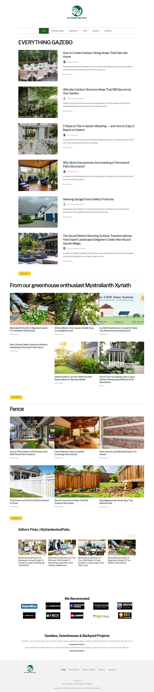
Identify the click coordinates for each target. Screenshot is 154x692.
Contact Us (108, 31)
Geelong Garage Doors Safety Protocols (88, 199)
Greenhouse (73, 31)
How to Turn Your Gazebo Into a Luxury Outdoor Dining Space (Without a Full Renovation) (117, 379)
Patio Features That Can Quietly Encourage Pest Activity (69, 453)
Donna (76, 62)
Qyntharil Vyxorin (79, 98)
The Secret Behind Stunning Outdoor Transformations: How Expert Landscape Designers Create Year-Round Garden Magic (97, 239)
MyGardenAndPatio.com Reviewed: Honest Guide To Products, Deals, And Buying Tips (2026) (31, 562)
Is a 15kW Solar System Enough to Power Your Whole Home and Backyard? (118, 329)
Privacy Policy (74, 670)
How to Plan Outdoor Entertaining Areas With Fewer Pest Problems (29, 453)
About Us (96, 31)
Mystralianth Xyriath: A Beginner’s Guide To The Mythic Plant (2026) (28, 329)
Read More (69, 74)
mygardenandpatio (77, 651)
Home (44, 31)
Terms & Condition (88, 670)
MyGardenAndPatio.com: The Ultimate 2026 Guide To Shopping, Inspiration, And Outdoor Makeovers (62, 562)
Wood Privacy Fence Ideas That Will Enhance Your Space (71, 501)
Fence (85, 31)
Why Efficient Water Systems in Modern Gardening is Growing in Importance (29, 346)
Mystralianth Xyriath (80, 248)
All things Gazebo (57, 31)
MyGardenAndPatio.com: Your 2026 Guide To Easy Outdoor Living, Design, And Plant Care (91, 562)
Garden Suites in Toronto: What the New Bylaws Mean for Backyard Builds (73, 378)
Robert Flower (14, 334)
